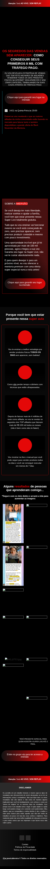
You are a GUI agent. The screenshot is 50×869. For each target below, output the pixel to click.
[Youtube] (28, 837)
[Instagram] (21, 837)
